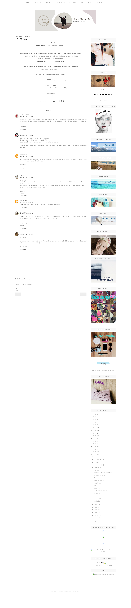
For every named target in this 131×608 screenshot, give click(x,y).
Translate (109, 565)
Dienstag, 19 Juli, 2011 (27, 234)
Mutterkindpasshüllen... (101, 491)
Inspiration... (97, 501)
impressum (101, 2)
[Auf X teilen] (56, 101)
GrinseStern (62, 591)
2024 (94, 419)
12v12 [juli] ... (98, 498)
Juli (95, 470)
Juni (95, 504)
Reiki (48, 2)
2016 (94, 441)
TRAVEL (90, 2)
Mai (95, 507)
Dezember (97, 457)
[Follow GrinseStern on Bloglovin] (103, 134)
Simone (22, 175)
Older (83, 294)
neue (95, 485)
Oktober (96, 462)
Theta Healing (59, 2)
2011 (94, 454)
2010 (94, 521)
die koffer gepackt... (100, 475)
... (103, 236)
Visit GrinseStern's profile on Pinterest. (103, 370)
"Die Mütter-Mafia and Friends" (55, 45)
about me (38, 2)
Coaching (72, 2)
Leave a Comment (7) (44, 101)
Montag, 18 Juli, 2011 (26, 116)
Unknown (23, 155)
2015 (94, 444)
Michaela (24, 212)
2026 (94, 414)
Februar (96, 515)
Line (21, 134)
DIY (82, 2)
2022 (94, 425)
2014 (94, 446)
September (97, 465)
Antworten (23, 129)
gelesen (27, 36)
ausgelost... (97, 483)
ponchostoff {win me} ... (103, 258)
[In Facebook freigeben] (58, 101)
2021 (94, 427)
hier (35, 80)
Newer (18, 294)
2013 (94, 449)
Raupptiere (24, 115)
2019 (94, 433)
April (95, 510)
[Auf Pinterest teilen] (59, 101)
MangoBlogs (75, 591)
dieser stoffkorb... (99, 480)
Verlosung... (97, 493)
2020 (94, 430)
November (97, 459)
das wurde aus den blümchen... (103, 472)
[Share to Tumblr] (63, 101)
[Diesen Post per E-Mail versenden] (54, 101)
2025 (94, 417)
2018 (94, 436)
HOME (28, 2)
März (96, 512)
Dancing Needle (26, 233)
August (96, 467)
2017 (94, 438)
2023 (94, 422)
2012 (94, 452)
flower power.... (98, 478)
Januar (96, 518)
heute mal (97, 488)
